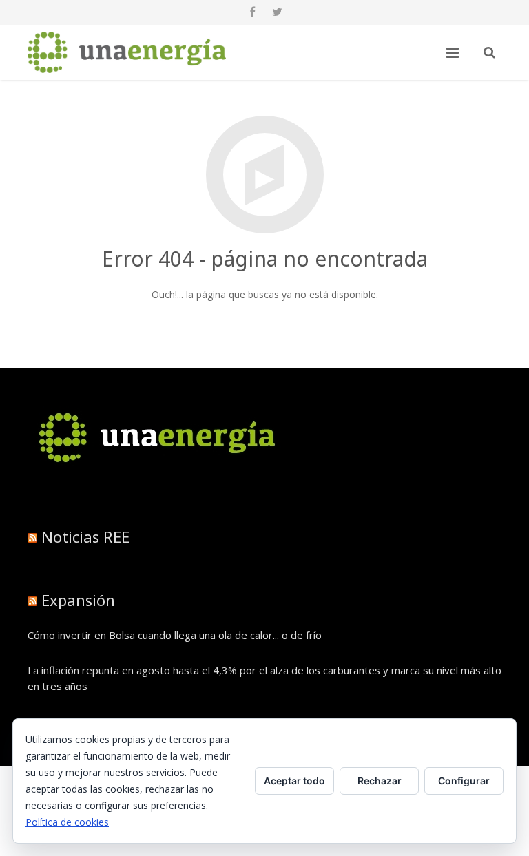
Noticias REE (85, 536)
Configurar (464, 780)
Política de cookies (67, 821)
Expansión (78, 599)
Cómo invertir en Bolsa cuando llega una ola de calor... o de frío (175, 635)
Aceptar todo (294, 780)
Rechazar (379, 780)
